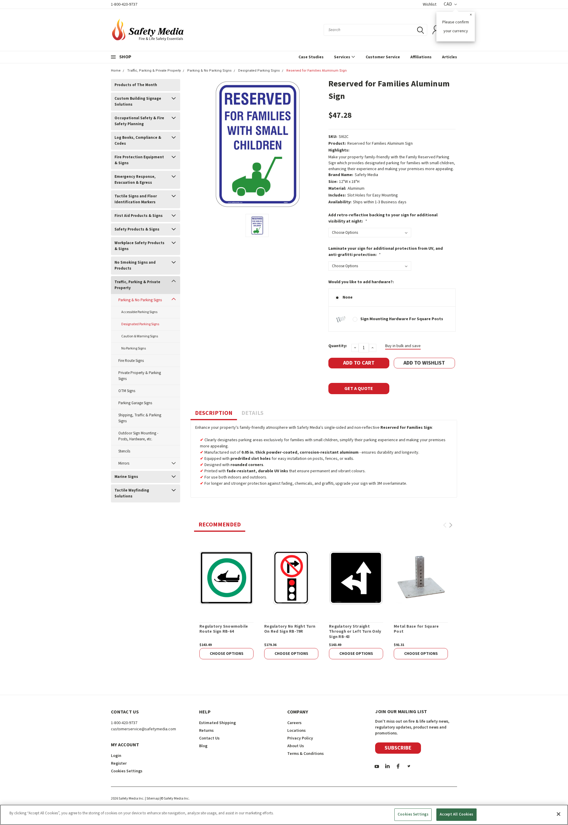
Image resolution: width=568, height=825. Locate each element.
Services (342, 57)
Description (214, 413)
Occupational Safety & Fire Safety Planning (139, 121)
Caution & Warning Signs (139, 336)
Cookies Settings (413, 814)
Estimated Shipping (217, 723)
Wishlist (429, 4)
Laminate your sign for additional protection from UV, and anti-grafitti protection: (385, 252)
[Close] (558, 814)
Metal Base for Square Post (416, 629)
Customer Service (383, 57)
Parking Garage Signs (135, 403)
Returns (206, 731)
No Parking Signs (133, 348)
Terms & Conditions (305, 754)
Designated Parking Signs (259, 70)
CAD (448, 4)
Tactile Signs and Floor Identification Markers (135, 199)
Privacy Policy (300, 738)
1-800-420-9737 (124, 4)
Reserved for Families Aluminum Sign (316, 70)
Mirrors (123, 463)
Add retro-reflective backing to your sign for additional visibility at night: (383, 218)
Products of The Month (135, 85)
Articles (449, 57)
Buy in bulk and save (403, 346)
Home (116, 70)
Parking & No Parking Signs (209, 70)
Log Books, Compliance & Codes (137, 140)
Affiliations (421, 57)
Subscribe (398, 748)
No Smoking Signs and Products (135, 265)
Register (119, 763)
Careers (294, 723)
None (348, 297)
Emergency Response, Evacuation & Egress (135, 179)
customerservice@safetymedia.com (143, 729)
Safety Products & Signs (136, 229)
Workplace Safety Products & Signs (139, 246)
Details (252, 413)
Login (116, 756)
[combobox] (375, 30)
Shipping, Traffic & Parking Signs (139, 418)
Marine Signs (126, 476)
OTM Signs (126, 391)
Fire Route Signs (131, 360)
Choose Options (226, 654)
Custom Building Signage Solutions (137, 101)
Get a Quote (358, 388)
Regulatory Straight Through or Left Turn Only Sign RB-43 (355, 632)
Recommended (220, 525)
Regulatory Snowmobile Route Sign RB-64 (223, 629)
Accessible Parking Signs (139, 312)
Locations (296, 731)
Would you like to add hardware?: (361, 282)
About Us (295, 746)
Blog (203, 746)
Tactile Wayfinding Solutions (131, 493)
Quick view (226, 578)
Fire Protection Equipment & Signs (139, 160)
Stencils (124, 451)
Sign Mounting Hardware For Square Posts (401, 319)
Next (451, 525)
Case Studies (311, 57)
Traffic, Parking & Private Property (154, 70)
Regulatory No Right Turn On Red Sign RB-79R (289, 629)
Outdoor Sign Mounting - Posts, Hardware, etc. (138, 436)
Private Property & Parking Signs (139, 375)
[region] (284, 815)
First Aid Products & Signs (138, 215)
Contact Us (209, 738)
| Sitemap (152, 798)
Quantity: (337, 346)
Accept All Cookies (456, 814)
